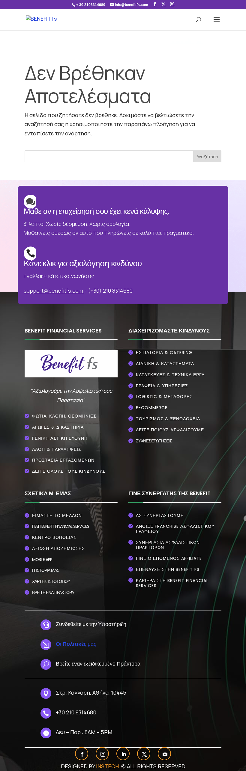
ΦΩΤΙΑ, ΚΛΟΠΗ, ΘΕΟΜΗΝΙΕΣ (64, 416)
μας (76, 643)
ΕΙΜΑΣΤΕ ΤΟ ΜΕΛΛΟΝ (57, 515)
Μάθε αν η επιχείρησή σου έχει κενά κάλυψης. (96, 211)
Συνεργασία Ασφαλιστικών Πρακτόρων (168, 545)
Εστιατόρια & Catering (164, 353)
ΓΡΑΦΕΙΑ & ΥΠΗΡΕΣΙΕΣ (162, 386)
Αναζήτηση (207, 156)
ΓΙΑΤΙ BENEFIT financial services (60, 526)
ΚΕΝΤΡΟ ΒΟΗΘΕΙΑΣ (54, 537)
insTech (108, 766)
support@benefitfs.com (53, 290)
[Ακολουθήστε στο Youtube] (165, 754)
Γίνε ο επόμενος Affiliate (169, 558)
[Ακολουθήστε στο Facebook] (82, 754)
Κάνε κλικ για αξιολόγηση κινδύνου (83, 263)
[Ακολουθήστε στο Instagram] (103, 754)
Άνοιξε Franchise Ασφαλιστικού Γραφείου (175, 528)
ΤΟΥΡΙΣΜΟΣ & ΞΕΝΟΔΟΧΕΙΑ (168, 419)
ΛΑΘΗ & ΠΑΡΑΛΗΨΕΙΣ (56, 449)
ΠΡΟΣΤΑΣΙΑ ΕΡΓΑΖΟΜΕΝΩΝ (63, 460)
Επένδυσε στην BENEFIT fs (168, 569)
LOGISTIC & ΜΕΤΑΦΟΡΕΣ (164, 397)
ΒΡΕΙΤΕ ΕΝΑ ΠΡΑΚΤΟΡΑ (53, 592)
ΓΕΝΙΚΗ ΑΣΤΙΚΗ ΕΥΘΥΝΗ (60, 438)
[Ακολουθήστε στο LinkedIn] (123, 754)
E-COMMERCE (151, 408)
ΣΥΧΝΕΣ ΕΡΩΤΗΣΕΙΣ (154, 440)
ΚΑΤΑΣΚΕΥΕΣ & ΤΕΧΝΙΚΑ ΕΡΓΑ (170, 375)
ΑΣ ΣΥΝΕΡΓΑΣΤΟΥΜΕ (160, 515)
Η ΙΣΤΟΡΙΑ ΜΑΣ (45, 570)
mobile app (42, 560)
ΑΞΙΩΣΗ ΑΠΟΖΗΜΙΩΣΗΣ (58, 548)
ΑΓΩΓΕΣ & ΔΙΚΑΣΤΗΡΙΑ (58, 427)
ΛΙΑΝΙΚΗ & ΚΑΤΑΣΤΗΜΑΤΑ (165, 364)
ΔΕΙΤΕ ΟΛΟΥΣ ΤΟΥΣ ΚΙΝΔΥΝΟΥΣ (68, 471)
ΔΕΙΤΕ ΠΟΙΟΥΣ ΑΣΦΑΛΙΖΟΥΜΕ (170, 430)
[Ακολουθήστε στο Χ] (144, 754)
